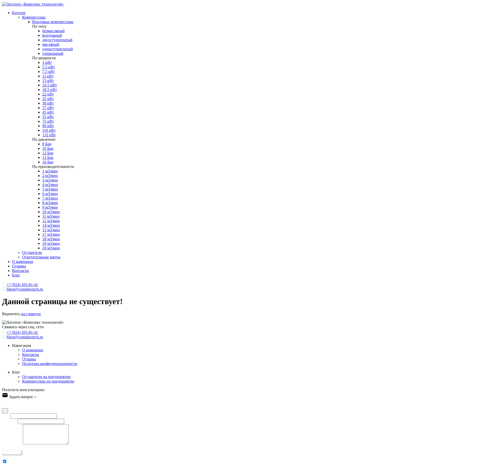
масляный (50, 44)
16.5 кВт (49, 85)
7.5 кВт (48, 71)
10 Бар (47, 148)
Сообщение (12, 443)
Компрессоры (34, 17)
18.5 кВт (49, 89)
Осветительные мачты (41, 257)
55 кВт (48, 117)
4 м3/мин (50, 184)
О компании (22, 261)
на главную (31, 314)
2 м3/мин (50, 175)
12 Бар (47, 153)
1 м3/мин (50, 171)
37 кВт (48, 108)
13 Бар (47, 157)
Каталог (19, 13)
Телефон (9, 421)
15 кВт (48, 80)
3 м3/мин (50, 180)
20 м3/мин (51, 248)
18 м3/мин (51, 239)
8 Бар (46, 144)
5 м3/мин (50, 189)
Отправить (12, 452)
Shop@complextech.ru (25, 289)
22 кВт (48, 94)
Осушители (32, 252)
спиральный (52, 53)
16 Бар (47, 162)
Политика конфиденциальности (49, 363)
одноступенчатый (57, 49)
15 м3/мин (51, 230)
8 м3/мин (50, 203)
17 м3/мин (51, 234)
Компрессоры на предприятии (48, 381)
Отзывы (19, 266)
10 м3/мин (51, 212)
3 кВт (47, 62)
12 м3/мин (51, 221)
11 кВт (48, 76)
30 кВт (48, 103)
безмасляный (53, 31)
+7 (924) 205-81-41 (22, 285)
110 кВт (49, 130)
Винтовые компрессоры (52, 22)
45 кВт (48, 112)
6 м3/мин (50, 194)
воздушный (52, 35)
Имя (5, 416)
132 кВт (49, 135)
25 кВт (48, 99)
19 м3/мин (51, 243)
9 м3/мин (50, 207)
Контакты (20, 270)
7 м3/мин (50, 198)
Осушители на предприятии (46, 377)
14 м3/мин (51, 225)
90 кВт (48, 126)
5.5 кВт (48, 67)
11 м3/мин (51, 216)
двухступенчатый (57, 40)
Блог (16, 275)
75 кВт (48, 121)
